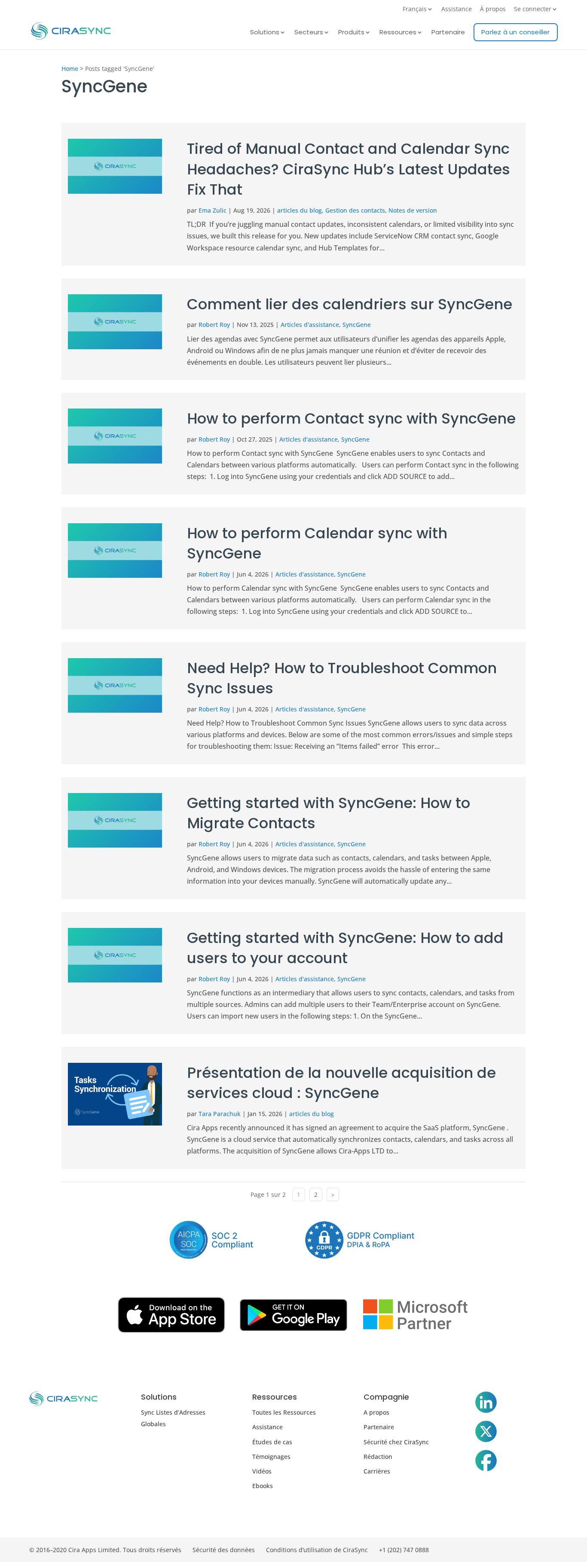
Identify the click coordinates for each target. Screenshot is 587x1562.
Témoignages (271, 1456)
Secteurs (308, 33)
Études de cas (272, 1442)
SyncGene (356, 324)
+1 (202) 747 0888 (404, 1550)
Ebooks (262, 1486)
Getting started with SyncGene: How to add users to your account (345, 948)
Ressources (397, 33)
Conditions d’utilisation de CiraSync (317, 1550)
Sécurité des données (224, 1550)
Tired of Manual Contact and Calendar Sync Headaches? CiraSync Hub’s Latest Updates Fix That (348, 169)
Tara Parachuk (220, 1114)
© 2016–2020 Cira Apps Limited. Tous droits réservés (105, 1550)
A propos (376, 1412)
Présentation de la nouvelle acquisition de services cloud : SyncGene (341, 1083)
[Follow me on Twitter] (486, 1433)
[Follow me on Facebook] (486, 1462)
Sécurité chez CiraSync (396, 1442)
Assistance (456, 9)
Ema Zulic (212, 210)
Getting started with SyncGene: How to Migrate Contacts (328, 813)
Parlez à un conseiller (515, 32)
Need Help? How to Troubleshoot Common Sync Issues (342, 678)
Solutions (264, 33)
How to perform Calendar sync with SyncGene (317, 543)
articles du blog (299, 210)
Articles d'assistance (310, 324)
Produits (351, 33)
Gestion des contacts (355, 210)
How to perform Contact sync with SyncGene (351, 418)
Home (69, 68)
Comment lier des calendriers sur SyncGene (349, 304)
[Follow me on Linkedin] (486, 1403)
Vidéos (262, 1471)
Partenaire (448, 33)
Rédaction (378, 1456)
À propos (493, 9)
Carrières (377, 1471)
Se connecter (532, 9)
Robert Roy (214, 324)
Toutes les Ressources (284, 1412)
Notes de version (412, 210)
